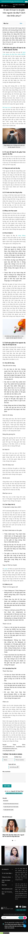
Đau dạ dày (5, 800)
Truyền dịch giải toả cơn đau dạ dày (10, 806)
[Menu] (2, 5)
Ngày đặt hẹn (12, 764)
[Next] (26, 830)
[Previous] (2, 830)
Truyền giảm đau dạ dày (8, 809)
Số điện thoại (17, 757)
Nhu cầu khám (6, 771)
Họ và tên (5, 757)
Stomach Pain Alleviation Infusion (10, 803)
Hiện (21, 23)
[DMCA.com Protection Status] (4, 933)
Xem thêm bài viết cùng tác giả (14, 793)
